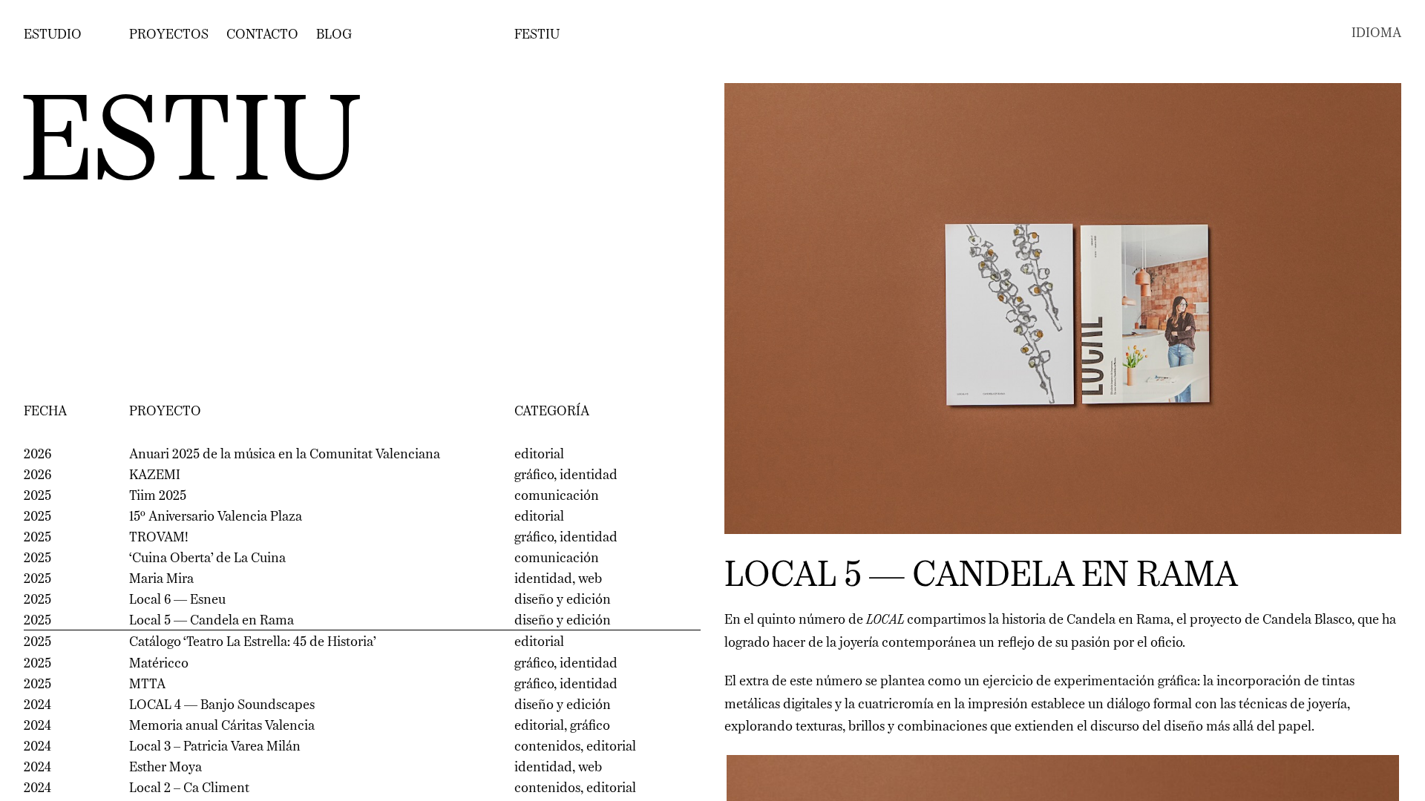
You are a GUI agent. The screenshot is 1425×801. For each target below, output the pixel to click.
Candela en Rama (1118, 620)
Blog (334, 35)
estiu (190, 147)
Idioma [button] (1376, 33)
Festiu (537, 35)
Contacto (262, 35)
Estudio (53, 35)
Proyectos (169, 35)
